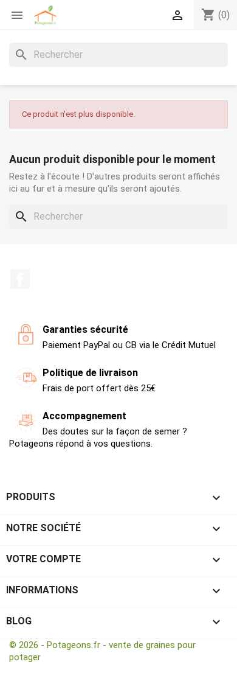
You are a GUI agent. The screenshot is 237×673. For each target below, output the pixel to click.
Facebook (20, 279)
